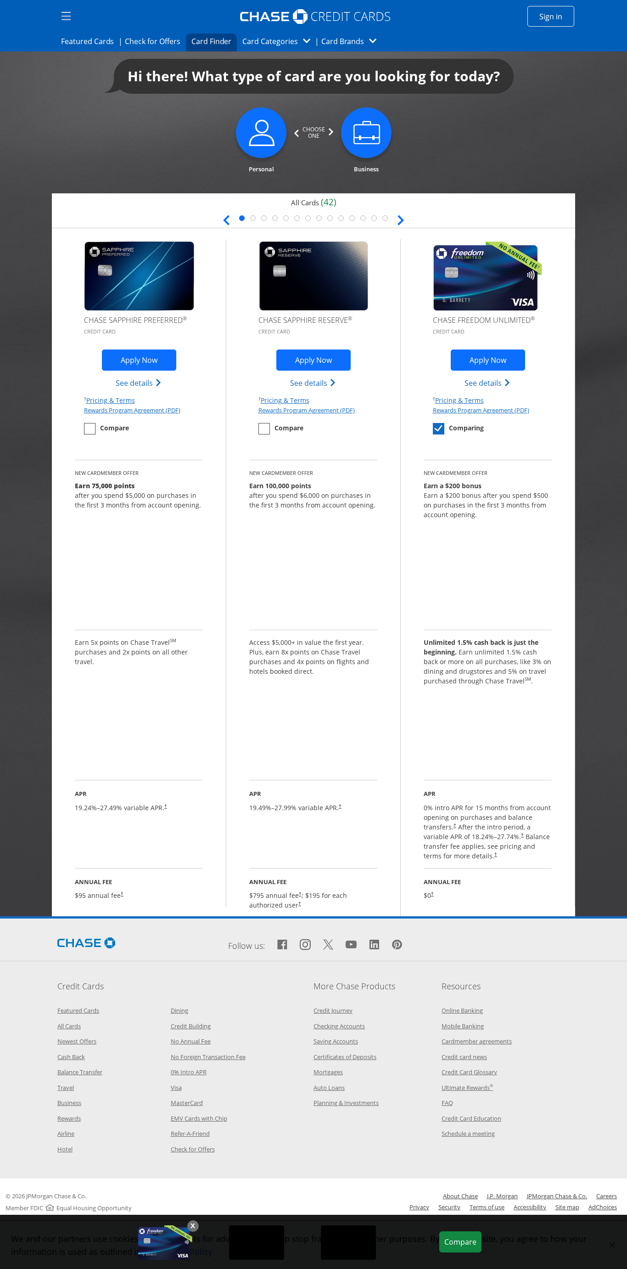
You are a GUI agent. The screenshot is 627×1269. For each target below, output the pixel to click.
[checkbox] (106, 428)
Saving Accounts (336, 1041)
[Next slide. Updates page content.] (401, 219)
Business (69, 1103)
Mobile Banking (463, 1026)
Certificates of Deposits (345, 1057)
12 (363, 218)
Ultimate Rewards (467, 1087)
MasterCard (187, 1103)
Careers (606, 1196)
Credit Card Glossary (469, 1072)
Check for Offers (155, 41)
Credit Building (191, 1026)
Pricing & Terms (110, 400)
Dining (179, 1010)
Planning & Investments (346, 1103)
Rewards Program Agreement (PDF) (132, 410)
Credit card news (464, 1057)
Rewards (69, 1118)
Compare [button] (462, 1241)
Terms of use (487, 1207)
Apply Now (148, 360)
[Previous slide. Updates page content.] (226, 219)
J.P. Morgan (502, 1196)
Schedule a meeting (468, 1133)
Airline (65, 1133)
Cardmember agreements (477, 1041)
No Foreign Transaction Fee (208, 1057)
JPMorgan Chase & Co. (557, 1196)
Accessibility (530, 1207)
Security (449, 1207)
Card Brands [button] (351, 41)
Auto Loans (329, 1087)
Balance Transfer (79, 1072)
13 (374, 218)
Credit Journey (333, 1010)
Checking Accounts (339, 1026)
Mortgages (328, 1072)
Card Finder (214, 41)
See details (139, 383)
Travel (65, 1087)
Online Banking (462, 1010)
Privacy (419, 1207)
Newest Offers (76, 1041)
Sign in (556, 16)
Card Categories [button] (278, 41)
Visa (176, 1087)
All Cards (69, 1026)
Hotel (65, 1149)
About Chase (460, 1196)
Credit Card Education (471, 1118)
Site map (567, 1207)
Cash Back (71, 1057)
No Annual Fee (191, 1041)
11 (352, 218)
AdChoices (602, 1207)
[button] (193, 1226)
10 (341, 218)
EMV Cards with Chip (199, 1118)
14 (385, 218)
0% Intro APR (189, 1072)
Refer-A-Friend (190, 1133)
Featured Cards (90, 41)
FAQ (447, 1103)
